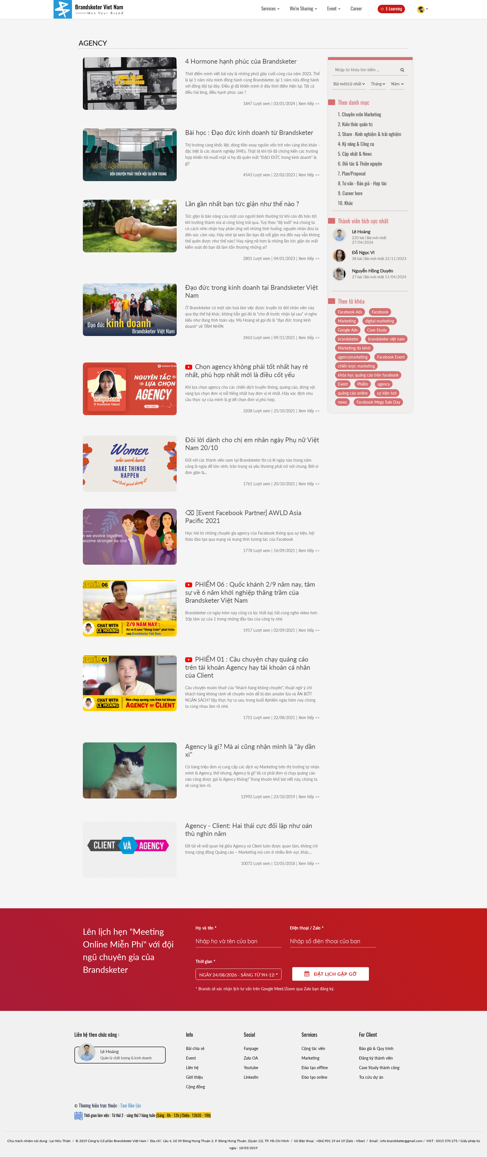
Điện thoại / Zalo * (307, 927)
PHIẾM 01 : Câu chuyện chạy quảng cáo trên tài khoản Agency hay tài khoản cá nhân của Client (247, 667)
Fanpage (251, 1048)
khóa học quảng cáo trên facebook (368, 375)
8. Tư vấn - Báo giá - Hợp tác (362, 183)
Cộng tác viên (313, 1048)
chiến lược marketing (356, 366)
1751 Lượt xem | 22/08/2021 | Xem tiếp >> (281, 717)
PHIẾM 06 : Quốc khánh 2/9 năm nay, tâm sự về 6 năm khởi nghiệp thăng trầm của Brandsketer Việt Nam (250, 592)
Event (332, 8)
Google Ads (348, 330)
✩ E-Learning (391, 8)
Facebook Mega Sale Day (378, 402)
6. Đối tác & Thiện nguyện (360, 163)
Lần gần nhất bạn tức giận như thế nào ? (242, 204)
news (342, 402)
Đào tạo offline (315, 1067)
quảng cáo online (353, 393)
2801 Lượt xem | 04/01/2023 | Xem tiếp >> (281, 258)
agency (384, 384)
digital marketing (379, 321)
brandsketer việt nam (386, 339)
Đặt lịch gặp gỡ (333, 973)
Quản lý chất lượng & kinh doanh (126, 1058)
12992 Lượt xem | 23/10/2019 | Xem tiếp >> (280, 796)
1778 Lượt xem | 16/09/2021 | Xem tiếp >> (281, 550)
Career (356, 8)
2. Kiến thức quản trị (355, 124)
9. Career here (350, 193)
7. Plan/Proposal (352, 173)
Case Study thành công (379, 1067)
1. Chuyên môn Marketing (359, 114)
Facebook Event (391, 357)
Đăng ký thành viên (376, 1058)
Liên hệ (192, 1067)
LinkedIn (251, 1077)
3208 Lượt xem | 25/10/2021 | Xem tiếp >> (281, 410)
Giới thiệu (194, 1077)
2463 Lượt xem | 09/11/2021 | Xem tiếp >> (281, 337)
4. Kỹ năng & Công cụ (356, 143)
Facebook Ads (350, 312)
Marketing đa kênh (354, 348)
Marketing (347, 321)
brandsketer (348, 339)
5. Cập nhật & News (355, 153)
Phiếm (362, 384)
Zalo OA (251, 1058)
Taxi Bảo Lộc (130, 1105)
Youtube (251, 1067)
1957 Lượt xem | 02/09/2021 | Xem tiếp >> (281, 630)
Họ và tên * (206, 927)
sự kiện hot (387, 393)
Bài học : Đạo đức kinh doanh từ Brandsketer (249, 132)
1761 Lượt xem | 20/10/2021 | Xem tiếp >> (281, 483)
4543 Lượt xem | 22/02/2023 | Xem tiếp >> (281, 174)
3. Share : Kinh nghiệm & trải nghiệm (369, 133)
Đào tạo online (314, 1077)
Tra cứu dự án (371, 1077)
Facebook (380, 312)
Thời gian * (205, 961)
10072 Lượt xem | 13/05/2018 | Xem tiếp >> (280, 863)
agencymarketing (353, 357)
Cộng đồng (195, 1086)
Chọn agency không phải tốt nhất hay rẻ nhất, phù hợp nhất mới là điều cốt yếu (246, 370)
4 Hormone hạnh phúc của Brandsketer (240, 61)
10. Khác (345, 202)
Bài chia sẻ (195, 1048)
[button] (239, 974)
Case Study (377, 330)
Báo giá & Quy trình (376, 1048)
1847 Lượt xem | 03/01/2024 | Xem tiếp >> (281, 103)
